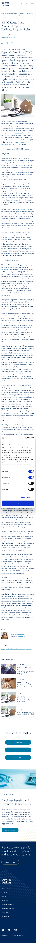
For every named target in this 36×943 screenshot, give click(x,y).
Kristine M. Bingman (9, 37)
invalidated (18, 133)
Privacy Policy (5, 912)
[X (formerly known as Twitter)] (3, 930)
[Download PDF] (2, 43)
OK (18, 503)
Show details (25, 497)
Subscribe (4, 893)
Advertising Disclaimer (8, 908)
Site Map (4, 897)
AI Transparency (6, 916)
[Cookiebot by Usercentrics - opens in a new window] (25, 438)
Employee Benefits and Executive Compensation (16, 649)
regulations (4, 269)
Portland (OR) (22, 636)
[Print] (7, 43)
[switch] (31, 477)
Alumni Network (6, 889)
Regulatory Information (8, 904)
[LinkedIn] (9, 930)
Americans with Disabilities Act (20, 140)
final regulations (22, 209)
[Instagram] (15, 930)
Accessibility (5, 900)
